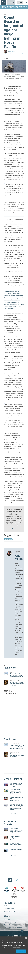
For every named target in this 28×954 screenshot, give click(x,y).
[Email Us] (12, 529)
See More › (14, 813)
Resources (9, 903)
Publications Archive (9, 908)
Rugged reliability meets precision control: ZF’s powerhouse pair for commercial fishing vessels (17, 806)
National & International (16, 54)
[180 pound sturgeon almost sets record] (6, 850)
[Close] (26, 938)
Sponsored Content (9, 911)
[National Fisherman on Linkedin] (19, 880)
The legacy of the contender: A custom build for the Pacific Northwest (16, 792)
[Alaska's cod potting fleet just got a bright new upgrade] (6, 784)
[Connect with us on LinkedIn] (15, 529)
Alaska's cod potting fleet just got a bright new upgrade (16, 784)
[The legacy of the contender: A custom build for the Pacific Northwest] (6, 790)
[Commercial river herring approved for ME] (6, 837)
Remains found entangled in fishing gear (16, 844)
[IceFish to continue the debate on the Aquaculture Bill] (6, 798)
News (7, 54)
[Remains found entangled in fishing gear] (6, 844)
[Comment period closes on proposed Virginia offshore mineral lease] (6, 673)
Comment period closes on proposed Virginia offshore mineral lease (17, 675)
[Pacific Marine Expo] (7, 889)
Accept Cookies (21, 951)
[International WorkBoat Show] (15, 889)
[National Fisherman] (3, 2)
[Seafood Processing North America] (14, 895)
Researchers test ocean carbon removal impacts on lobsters (17, 684)
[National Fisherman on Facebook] (14, 880)
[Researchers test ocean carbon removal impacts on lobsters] (6, 682)
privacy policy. (16, 947)
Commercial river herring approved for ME (16, 838)
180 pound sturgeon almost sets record (16, 850)
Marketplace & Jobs (9, 906)
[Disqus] (14, 715)
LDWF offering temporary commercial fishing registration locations (16, 831)
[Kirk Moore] (5, 51)
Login (20, 2)
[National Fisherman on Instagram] (17, 880)
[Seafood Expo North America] (22, 889)
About (7, 916)
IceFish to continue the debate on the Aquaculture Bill (16, 799)
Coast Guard (8, 539)
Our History (7, 919)
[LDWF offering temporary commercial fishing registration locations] (6, 829)
